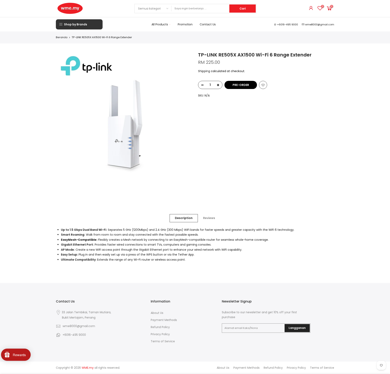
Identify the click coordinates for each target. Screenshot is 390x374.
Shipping (204, 71)
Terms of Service (163, 341)
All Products (160, 24)
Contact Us (208, 24)
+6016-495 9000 (287, 24)
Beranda (61, 37)
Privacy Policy (160, 334)
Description (184, 218)
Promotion (185, 24)
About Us (157, 313)
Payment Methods (164, 320)
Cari (242, 9)
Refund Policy (160, 327)
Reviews (209, 218)
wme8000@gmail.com (319, 24)
